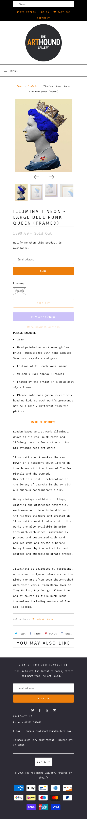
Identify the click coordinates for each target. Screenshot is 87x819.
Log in (44, 12)
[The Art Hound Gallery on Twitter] (32, 710)
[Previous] (35, 176)
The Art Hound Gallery (40, 772)
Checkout (43, 18)
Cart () (63, 12)
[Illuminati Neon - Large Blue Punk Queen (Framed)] (43, 135)
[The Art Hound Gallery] (43, 42)
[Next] (51, 176)
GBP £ (41, 761)
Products (32, 86)
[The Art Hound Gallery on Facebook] (39, 710)
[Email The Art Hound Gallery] (54, 710)
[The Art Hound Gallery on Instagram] (47, 710)
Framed (19, 291)
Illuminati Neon (42, 619)
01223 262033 (26, 12)
